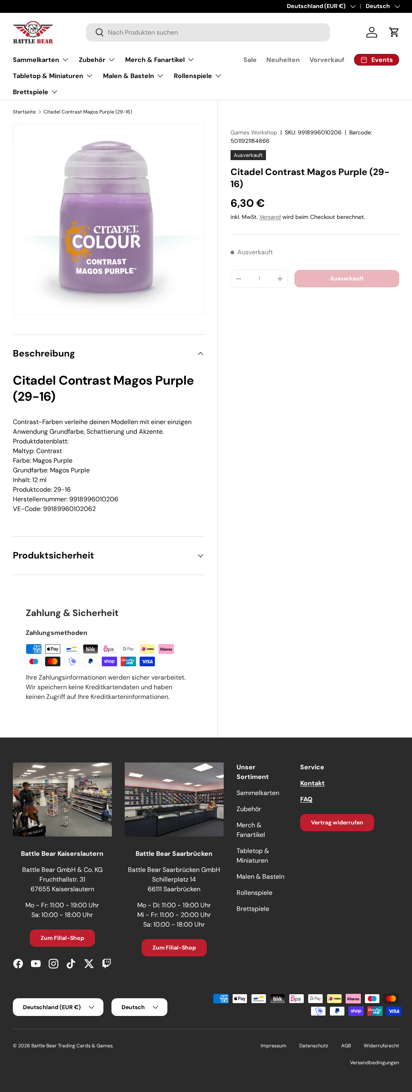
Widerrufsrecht (381, 1046)
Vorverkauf (326, 60)
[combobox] (208, 32)
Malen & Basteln (260, 876)
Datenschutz (313, 1046)
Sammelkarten (258, 793)
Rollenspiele (254, 892)
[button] (394, 32)
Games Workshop (254, 132)
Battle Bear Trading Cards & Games (72, 1046)
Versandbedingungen (374, 1062)
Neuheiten (283, 60)
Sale (250, 60)
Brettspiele (253, 909)
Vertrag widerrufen (337, 822)
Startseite (24, 111)
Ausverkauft (347, 278)
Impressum (273, 1046)
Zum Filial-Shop (62, 938)
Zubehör (249, 809)
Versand (270, 216)
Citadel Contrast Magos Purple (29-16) (87, 111)
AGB (346, 1046)
